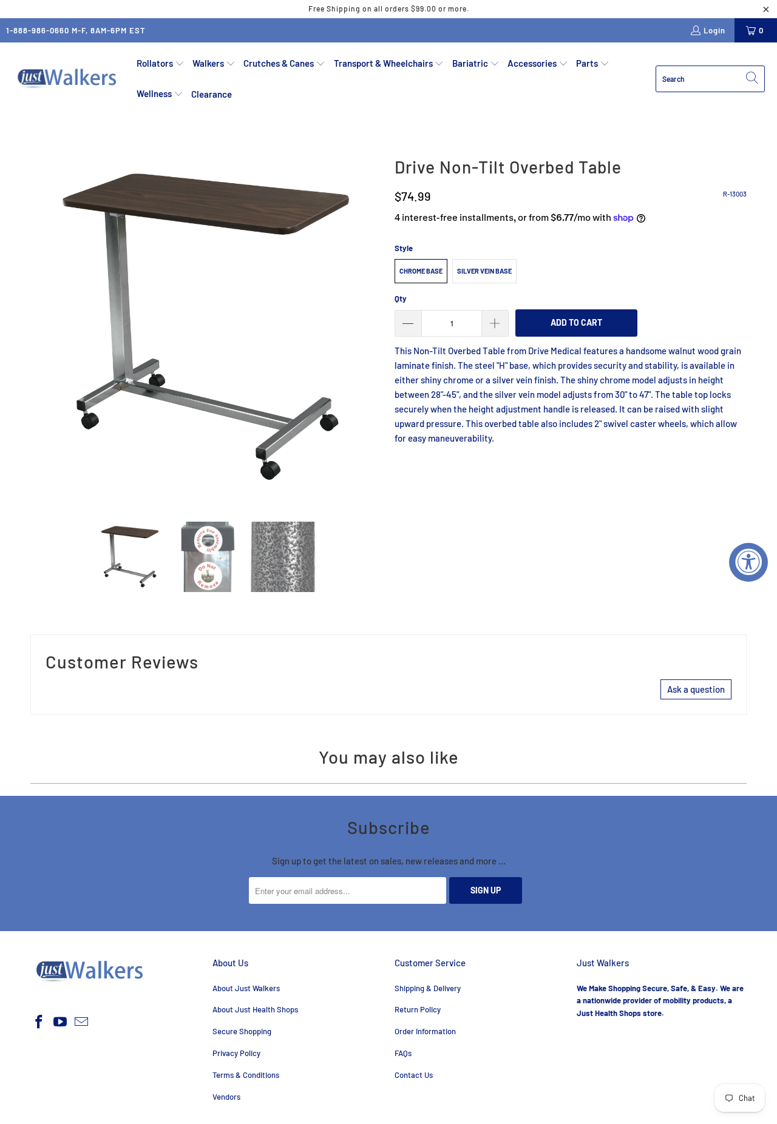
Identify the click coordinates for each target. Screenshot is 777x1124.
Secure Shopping (241, 1031)
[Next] (373, 327)
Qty (401, 298)
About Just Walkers (246, 988)
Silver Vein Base (484, 271)
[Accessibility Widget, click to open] (748, 562)
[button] (161, 64)
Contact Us (414, 1075)
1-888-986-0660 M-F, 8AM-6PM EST (76, 30)
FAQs (403, 1053)
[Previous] (39, 327)
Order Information (425, 1031)
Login (714, 30)
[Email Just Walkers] (81, 1022)
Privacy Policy (236, 1053)
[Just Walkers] (68, 78)
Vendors (226, 1097)
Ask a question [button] (696, 689)
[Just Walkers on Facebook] (39, 1022)
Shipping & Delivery (428, 988)
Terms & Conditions (245, 1075)
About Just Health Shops (255, 1009)
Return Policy (418, 1009)
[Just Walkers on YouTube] (61, 1022)
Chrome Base (421, 271)
